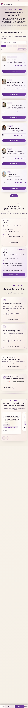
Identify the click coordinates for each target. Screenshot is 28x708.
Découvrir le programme (13, 346)
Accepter (19, 706)
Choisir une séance (14, 242)
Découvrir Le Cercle (14, 274)
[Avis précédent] (4, 438)
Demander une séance (13, 319)
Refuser (9, 706)
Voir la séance (13, 71)
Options (26, 706)
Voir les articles (7, 387)
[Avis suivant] (7, 438)
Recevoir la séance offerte (14, 366)
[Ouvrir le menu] (25, 4)
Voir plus (14, 195)
